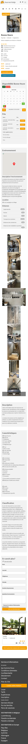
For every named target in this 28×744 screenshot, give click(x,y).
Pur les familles (6, 705)
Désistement (6, 675)
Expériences (5, 695)
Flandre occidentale (8, 718)
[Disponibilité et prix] (9, 8)
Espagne (4, 740)
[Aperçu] (6, 8)
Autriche (4, 733)
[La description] (18, 8)
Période (4, 582)
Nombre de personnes (8, 588)
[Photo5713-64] (14, 22)
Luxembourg (6, 715)
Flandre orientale (7, 721)
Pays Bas (3, 38)
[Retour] (3, 9)
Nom (3, 564)
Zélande (9, 38)
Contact (4, 678)
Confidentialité (6, 673)
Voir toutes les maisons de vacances (15, 648)
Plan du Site (5, 682)
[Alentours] (12, 8)
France (3, 738)
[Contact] (25, 8)
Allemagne (5, 735)
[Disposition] (22, 8)
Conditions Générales (9, 670)
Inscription (5, 697)
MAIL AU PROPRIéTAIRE (14, 609)
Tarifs (3, 692)
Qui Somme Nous (7, 668)
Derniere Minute (7, 703)
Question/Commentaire (8, 594)
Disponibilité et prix (7, 72)
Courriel (4, 570)
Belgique (4, 730)
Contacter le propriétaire (8, 75)
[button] (20, 2)
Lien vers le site (8, 561)
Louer (3, 689)
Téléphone (5, 576)
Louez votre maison (14, 685)
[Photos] (15, 8)
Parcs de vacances (8, 708)
